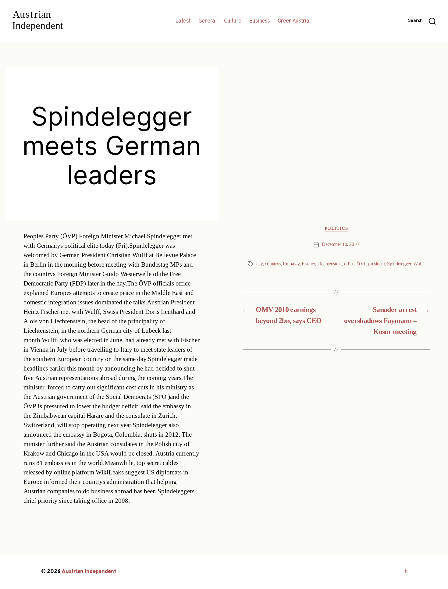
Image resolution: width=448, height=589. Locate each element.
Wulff (418, 264)
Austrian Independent (89, 571)
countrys (273, 264)
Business (259, 21)
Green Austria (293, 21)
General (207, 21)
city (259, 264)
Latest (183, 21)
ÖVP (361, 264)
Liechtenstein (329, 264)
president (376, 264)
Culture (232, 21)
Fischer (308, 264)
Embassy (291, 264)
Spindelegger (399, 264)
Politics (336, 228)
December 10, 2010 (340, 244)
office (349, 264)
